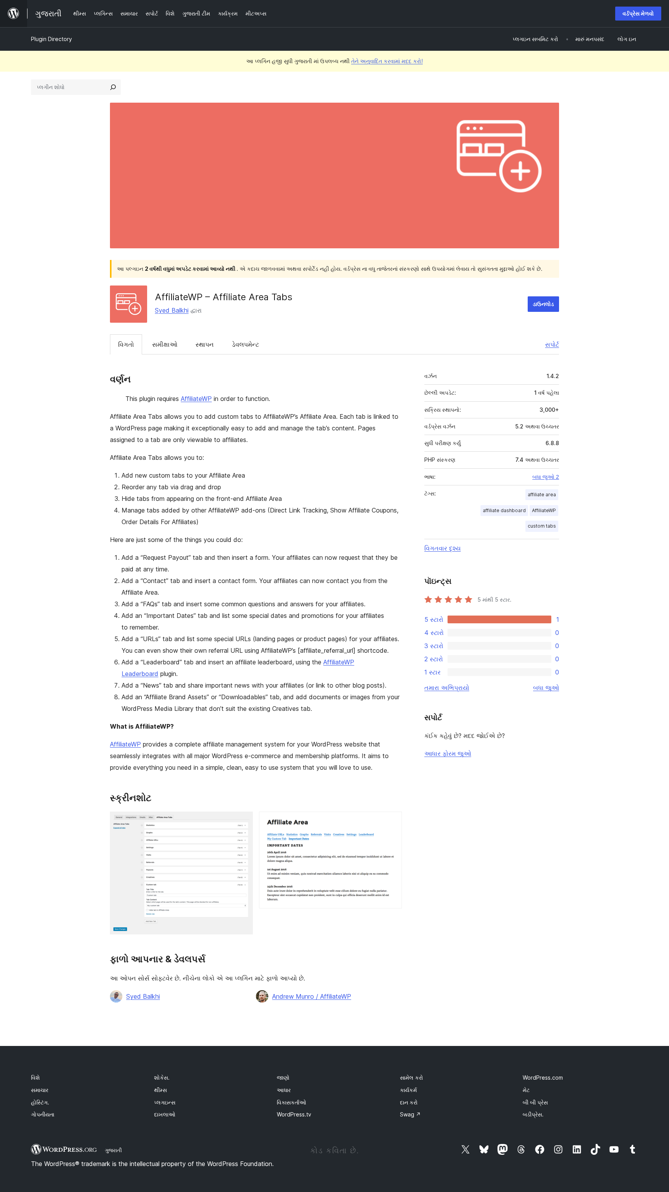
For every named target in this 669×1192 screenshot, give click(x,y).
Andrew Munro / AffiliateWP (311, 996)
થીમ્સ (160, 1090)
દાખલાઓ (164, 1114)
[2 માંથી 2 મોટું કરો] (391, 822)
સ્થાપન (205, 344)
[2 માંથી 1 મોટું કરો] (242, 822)
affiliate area (542, 494)
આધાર (284, 1090)
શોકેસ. (162, 1077)
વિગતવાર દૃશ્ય (442, 548)
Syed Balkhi (172, 310)
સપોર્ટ (552, 344)
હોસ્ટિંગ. (40, 1102)
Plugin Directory (51, 39)
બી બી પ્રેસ (535, 1102)
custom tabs (542, 526)
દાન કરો (409, 1102)
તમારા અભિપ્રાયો (446, 687)
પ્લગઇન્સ (164, 1102)
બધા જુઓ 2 (545, 477)
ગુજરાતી (113, 1150)
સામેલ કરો (411, 1077)
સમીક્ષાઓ (164, 344)
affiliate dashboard (504, 510)
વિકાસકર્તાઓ (291, 1102)
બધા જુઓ (546, 687)
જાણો (283, 1077)
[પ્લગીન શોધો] (113, 87)
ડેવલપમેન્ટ (245, 344)
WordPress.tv (294, 1114)
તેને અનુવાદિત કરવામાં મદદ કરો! (387, 61)
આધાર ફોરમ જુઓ (447, 753)
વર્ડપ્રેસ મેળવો (638, 13)
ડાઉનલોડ (543, 304)
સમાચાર (39, 1090)
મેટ (526, 1090)
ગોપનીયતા (42, 1114)
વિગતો (126, 344)
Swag (410, 1114)
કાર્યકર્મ (408, 1090)
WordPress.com (543, 1077)
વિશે (35, 1077)
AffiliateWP (196, 398)
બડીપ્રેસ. (533, 1114)
